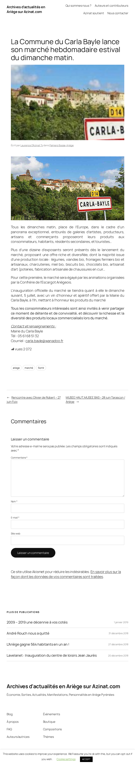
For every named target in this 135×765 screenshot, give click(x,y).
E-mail (15, 517)
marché (29, 367)
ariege (16, 367)
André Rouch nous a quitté (28, 633)
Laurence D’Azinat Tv (31, 145)
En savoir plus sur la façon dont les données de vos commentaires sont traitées (66, 574)
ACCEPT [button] (86, 759)
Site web (15, 533)
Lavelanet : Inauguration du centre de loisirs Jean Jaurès (52, 655)
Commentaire (19, 457)
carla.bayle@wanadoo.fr (44, 340)
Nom (14, 501)
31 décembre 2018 (118, 633)
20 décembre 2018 (118, 655)
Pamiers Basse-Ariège (61, 145)
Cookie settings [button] (66, 759)
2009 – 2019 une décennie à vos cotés (37, 622)
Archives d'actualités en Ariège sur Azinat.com (26, 9)
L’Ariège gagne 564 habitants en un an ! (38, 644)
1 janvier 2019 (121, 622)
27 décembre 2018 (118, 644)
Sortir (41, 367)
